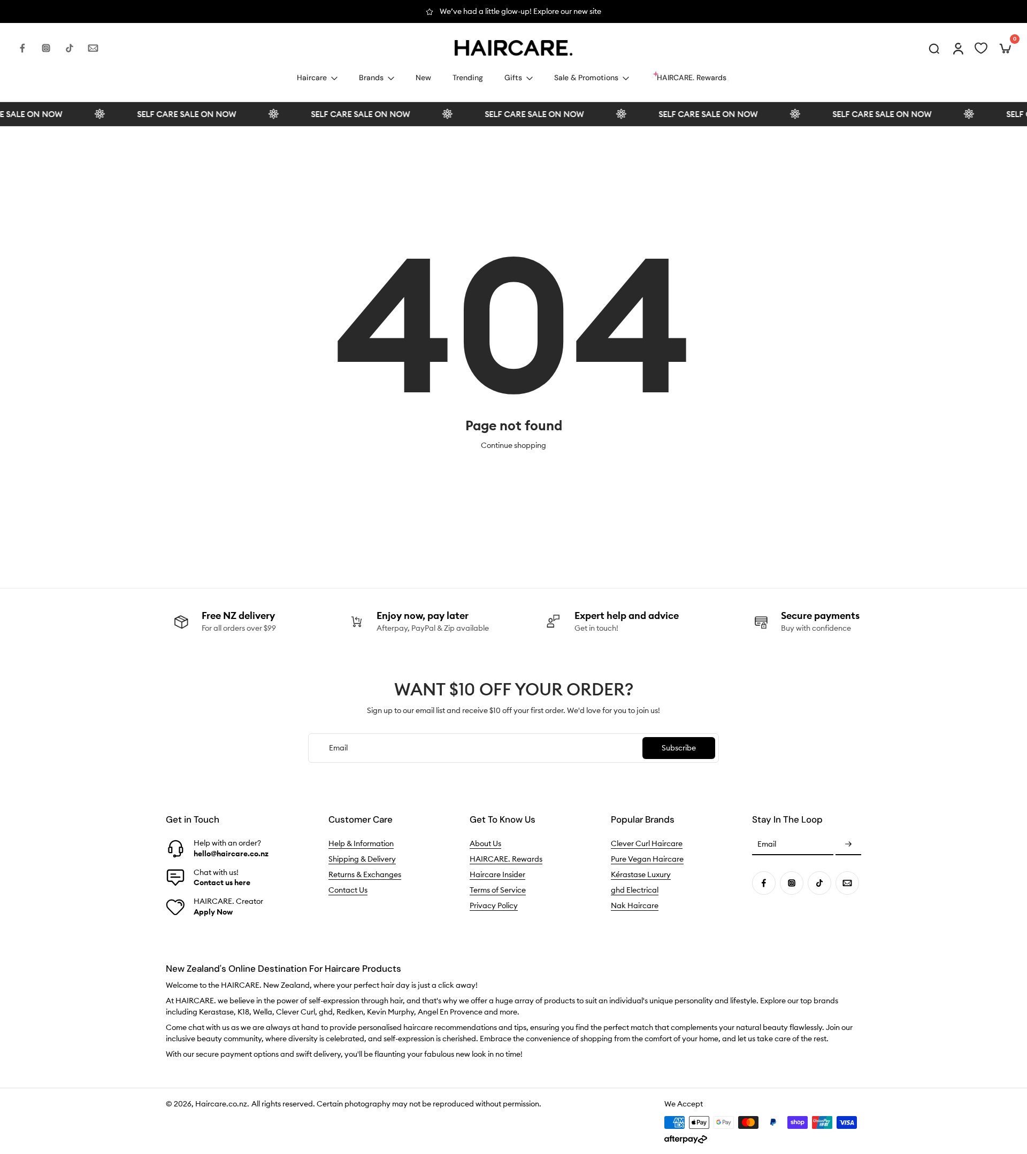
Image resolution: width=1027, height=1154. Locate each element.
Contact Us (347, 890)
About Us (485, 843)
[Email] (93, 48)
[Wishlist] (981, 48)
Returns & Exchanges (364, 874)
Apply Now (213, 912)
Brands (371, 77)
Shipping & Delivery (362, 859)
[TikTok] (69, 48)
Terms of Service (498, 890)
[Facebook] (22, 48)
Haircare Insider (497, 874)
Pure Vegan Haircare (647, 859)
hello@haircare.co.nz (231, 853)
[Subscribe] (848, 844)
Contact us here (222, 882)
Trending (468, 77)
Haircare (312, 77)
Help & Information (361, 843)
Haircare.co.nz (221, 1104)
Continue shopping (513, 445)
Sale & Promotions (586, 77)
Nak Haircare (634, 905)
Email (766, 844)
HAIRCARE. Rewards (506, 859)
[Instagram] (46, 48)
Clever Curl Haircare (647, 843)
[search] (934, 48)
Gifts (513, 77)
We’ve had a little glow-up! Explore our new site (386, 11)
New (423, 77)
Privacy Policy (494, 905)
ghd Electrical (634, 890)
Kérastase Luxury (641, 874)
